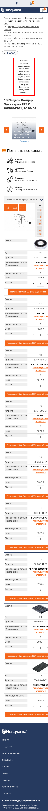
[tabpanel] (24, 129)
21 (40, 227)
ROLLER (40, 313)
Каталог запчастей (34, 18)
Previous (6, 130)
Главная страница (12, 18)
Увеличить (24, 141)
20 (40, 223)
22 (40, 230)
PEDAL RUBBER (40, 626)
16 (40, 210)
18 (40, 217)
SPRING (40, 415)
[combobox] (24, 199)
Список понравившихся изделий (31, 3)
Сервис (5, 773)
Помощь (6, 780)
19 (40, 220)
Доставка (16, 3)
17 (40, 213)
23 (40, 234)
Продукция (7, 747)
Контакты (24, 3)
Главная (5, 740)
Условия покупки (10, 787)
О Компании (7, 760)
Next (41, 130)
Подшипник (40, 262)
